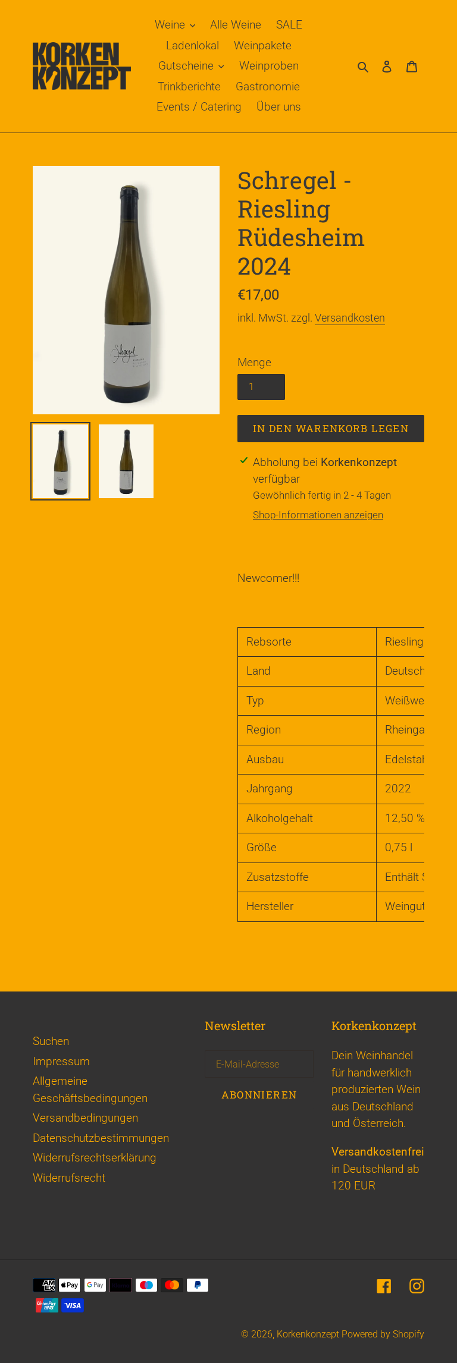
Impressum (61, 1061)
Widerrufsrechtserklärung (94, 1157)
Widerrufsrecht (69, 1178)
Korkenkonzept (309, 1334)
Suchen (51, 1041)
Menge (254, 362)
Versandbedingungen (85, 1118)
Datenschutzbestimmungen (101, 1138)
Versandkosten (350, 317)
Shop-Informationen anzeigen (318, 515)
